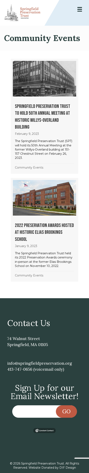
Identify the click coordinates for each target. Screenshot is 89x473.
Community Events (29, 167)
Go (66, 411)
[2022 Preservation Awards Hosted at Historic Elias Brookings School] (44, 230)
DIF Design (67, 467)
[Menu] (80, 9)
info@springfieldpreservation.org (39, 363)
